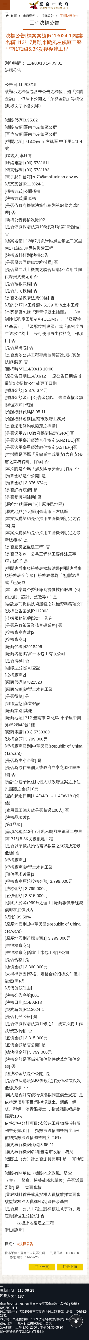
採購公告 (47, 15)
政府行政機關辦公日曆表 (35, 1323)
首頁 (14, 15)
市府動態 (29, 15)
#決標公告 (25, 1244)
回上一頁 (42, 1267)
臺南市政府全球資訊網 (49, 5)
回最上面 (76, 1321)
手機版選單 (5, 5)
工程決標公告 (69, 15)
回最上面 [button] (70, 1267)
